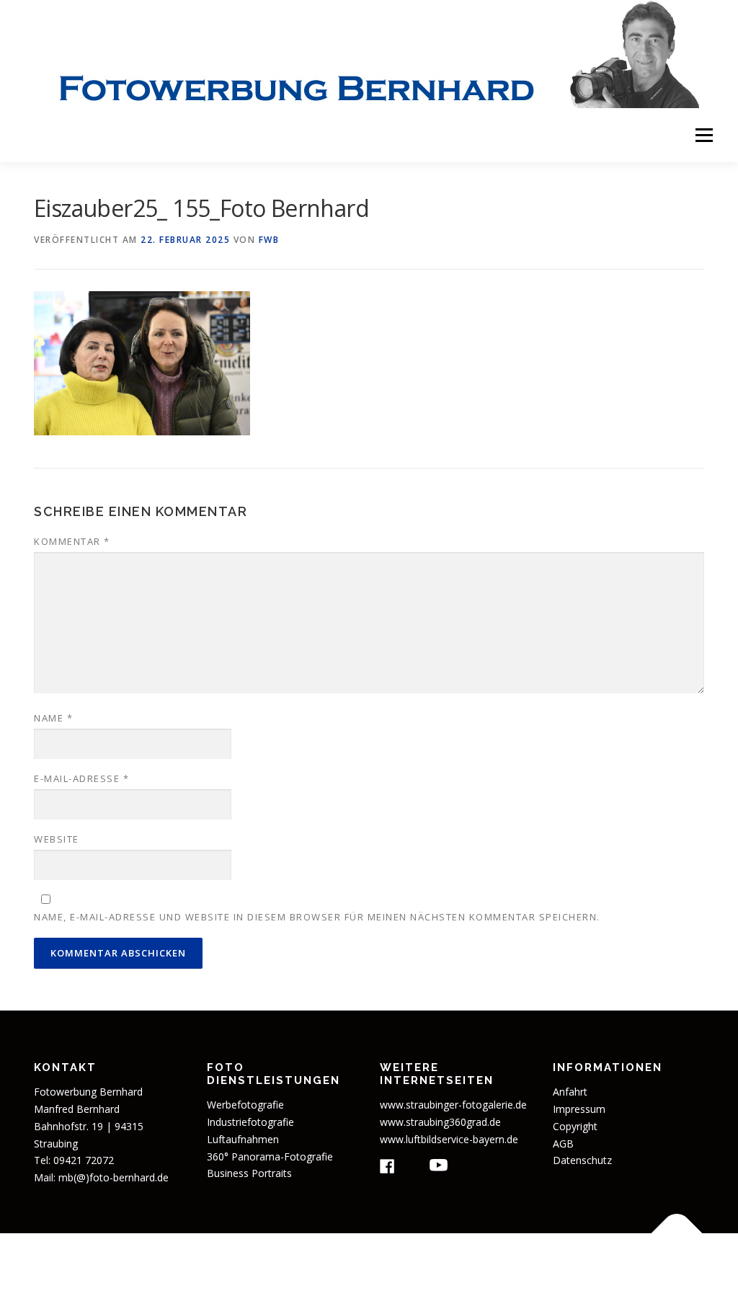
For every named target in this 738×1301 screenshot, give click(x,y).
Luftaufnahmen (243, 1139)
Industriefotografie (250, 1122)
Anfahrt (570, 1091)
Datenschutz (582, 1160)
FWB (269, 240)
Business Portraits (249, 1173)
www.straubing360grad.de (440, 1122)
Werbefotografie (245, 1104)
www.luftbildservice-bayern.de (449, 1139)
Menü (703, 135)
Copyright (575, 1126)
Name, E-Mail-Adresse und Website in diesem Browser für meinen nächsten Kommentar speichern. (317, 916)
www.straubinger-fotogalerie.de (453, 1104)
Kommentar (72, 541)
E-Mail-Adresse (81, 778)
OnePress (474, 1267)
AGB (563, 1143)
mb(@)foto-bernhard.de (113, 1177)
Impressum (579, 1109)
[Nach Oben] (677, 1233)
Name (53, 717)
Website (56, 838)
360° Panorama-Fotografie (270, 1156)
